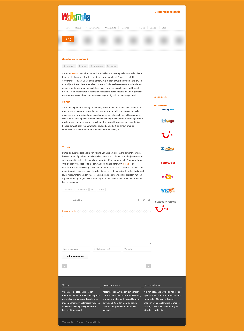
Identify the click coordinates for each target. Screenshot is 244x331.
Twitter (143, 199)
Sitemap (90, 322)
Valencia (113, 66)
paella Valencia (82, 189)
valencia (101, 189)
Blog (164, 28)
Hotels (78, 28)
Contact (80, 322)
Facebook (138, 199)
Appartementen (93, 28)
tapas (93, 189)
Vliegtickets (110, 28)
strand (126, 164)
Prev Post (64, 266)
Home (67, 28)
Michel (84, 66)
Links (97, 322)
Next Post (148, 266)
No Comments (98, 66)
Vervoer (153, 28)
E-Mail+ (148, 199)
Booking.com (160, 97)
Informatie (125, 28)
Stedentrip (140, 28)
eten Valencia (68, 189)
